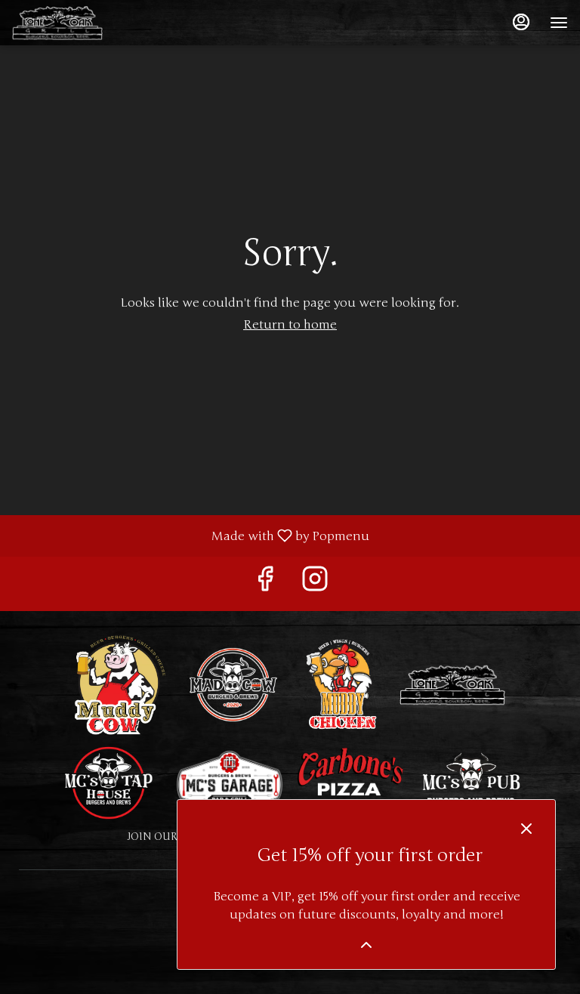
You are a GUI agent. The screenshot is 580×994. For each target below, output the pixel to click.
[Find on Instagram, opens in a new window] (315, 583)
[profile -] (521, 22)
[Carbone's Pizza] (350, 781)
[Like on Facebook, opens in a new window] (265, 583)
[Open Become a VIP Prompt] (366, 945)
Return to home (290, 324)
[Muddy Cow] (120, 684)
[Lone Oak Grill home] (80, 23)
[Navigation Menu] (558, 23)
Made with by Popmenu (190, 535)
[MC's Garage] (229, 781)
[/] (471, 781)
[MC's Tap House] (109, 781)
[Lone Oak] (452, 684)
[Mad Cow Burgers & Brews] (233, 684)
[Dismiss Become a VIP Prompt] (526, 828)
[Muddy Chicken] (342, 684)
